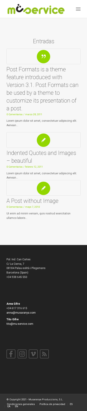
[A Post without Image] (43, 188)
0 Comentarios (14, 114)
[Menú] (78, 9)
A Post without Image (32, 201)
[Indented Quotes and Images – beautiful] (43, 140)
